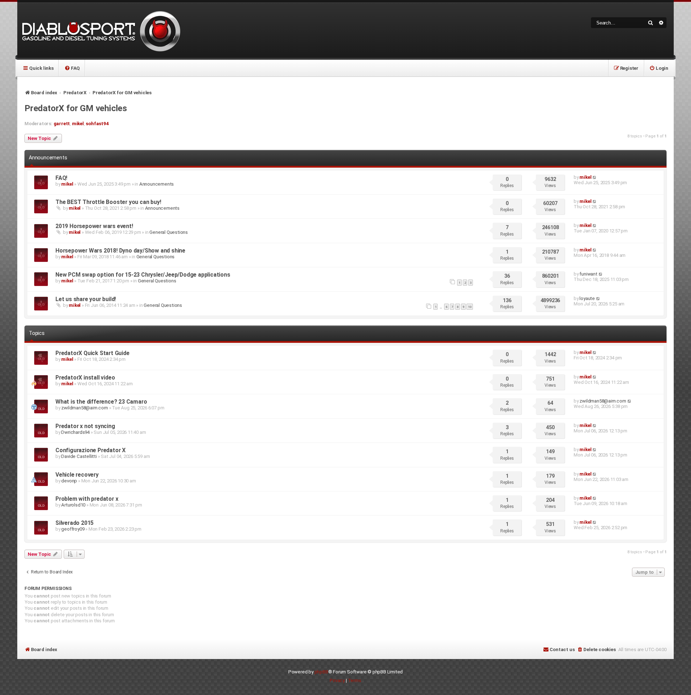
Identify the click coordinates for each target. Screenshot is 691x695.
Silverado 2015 (74, 522)
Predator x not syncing (85, 426)
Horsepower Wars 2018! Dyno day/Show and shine (120, 250)
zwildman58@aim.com (84, 407)
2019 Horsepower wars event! (94, 226)
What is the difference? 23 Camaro (101, 401)
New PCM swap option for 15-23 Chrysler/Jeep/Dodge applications (142, 274)
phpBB (321, 671)
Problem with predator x (86, 498)
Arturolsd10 (73, 505)
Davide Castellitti (78, 456)
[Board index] (100, 30)
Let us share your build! (85, 299)
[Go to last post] (594, 177)
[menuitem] (72, 68)
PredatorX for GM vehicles (75, 108)
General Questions (168, 232)
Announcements (156, 184)
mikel (78, 123)
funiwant (588, 274)
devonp (69, 480)
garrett (62, 123)
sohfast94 (97, 123)
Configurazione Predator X (90, 450)
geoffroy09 (72, 529)
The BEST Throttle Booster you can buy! (108, 202)
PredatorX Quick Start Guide (92, 353)
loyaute (587, 298)
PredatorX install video (85, 377)
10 (469, 306)
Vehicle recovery (77, 474)
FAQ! (61, 177)
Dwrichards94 (75, 432)
